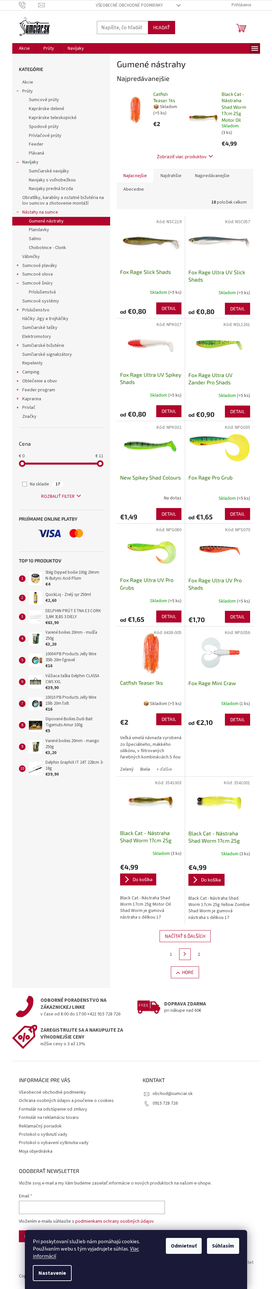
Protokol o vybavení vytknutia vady (54, 1142)
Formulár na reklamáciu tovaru (49, 1117)
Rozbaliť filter (58, 496)
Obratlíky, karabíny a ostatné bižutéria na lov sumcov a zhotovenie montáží (63, 200)
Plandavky (39, 229)
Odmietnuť (184, 1246)
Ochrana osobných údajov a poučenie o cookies (66, 1100)
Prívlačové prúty (45, 135)
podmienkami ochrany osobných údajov (114, 1221)
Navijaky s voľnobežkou (52, 180)
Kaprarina (31, 399)
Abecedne (133, 189)
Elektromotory (36, 336)
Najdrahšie (171, 175)
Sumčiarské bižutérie (43, 345)
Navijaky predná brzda (51, 188)
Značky (29, 416)
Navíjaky (30, 162)
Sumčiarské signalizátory (47, 354)
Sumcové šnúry (37, 283)
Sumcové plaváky (39, 265)
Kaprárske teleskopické (53, 117)
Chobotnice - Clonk (47, 247)
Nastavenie (52, 1273)
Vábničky (31, 256)
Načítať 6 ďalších (185, 936)
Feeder (36, 144)
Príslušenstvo (35, 310)
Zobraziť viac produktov (181, 156)
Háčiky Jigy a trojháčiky (45, 318)
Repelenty (32, 363)
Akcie (27, 82)
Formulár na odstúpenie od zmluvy (53, 1109)
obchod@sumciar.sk (173, 1093)
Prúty (27, 91)
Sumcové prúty (44, 100)
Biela (145, 769)
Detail (169, 308)
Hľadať (161, 27)
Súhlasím (223, 1246)
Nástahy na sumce (40, 212)
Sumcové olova (37, 274)
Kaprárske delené (46, 108)
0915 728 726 (165, 1103)
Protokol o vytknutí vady (43, 1134)
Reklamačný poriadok (40, 1126)
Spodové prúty (44, 126)
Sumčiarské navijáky (49, 171)
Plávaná (36, 153)
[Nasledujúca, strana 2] (185, 954)
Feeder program (38, 390)
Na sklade (45, 484)
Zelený (127, 769)
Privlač (28, 407)
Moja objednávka (35, 1151)
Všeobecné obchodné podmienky (129, 5)
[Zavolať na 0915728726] (28, 5)
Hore (188, 972)
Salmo (35, 238)
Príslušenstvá (42, 292)
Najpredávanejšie (212, 175)
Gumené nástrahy (46, 221)
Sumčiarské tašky (39, 327)
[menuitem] (24, 48)
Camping (30, 372)
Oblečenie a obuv (39, 381)
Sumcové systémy (40, 301)
